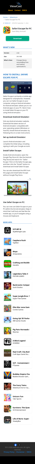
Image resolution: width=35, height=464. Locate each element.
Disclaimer (20, 452)
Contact (17, 10)
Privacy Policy (9, 452)
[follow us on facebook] (16, 445)
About (10, 10)
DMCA (24, 10)
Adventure (13, 17)
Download (17, 38)
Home (5, 17)
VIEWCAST (8, 23)
